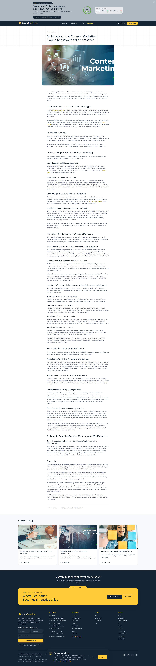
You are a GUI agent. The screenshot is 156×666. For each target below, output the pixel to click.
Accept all (102, 657)
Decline (93, 657)
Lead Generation (77, 507)
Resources (90, 23)
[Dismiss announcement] (154, 2)
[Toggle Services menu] (68, 23)
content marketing (58, 110)
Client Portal (121, 23)
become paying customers (96, 201)
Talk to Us (128, 596)
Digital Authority (53, 507)
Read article (23, 562)
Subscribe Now (30, 640)
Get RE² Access (132, 23)
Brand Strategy (65, 507)
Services (64, 23)
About (82, 23)
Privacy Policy (67, 661)
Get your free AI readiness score (46, 17)
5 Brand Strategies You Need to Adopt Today (116, 551)
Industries (74, 23)
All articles (52, 32)
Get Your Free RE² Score (78, 588)
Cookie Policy (57, 661)
